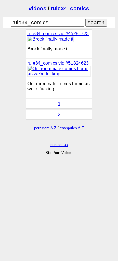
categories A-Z (72, 128)
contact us (59, 145)
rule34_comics (70, 8)
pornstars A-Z (45, 128)
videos (38, 8)
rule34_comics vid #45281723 (58, 33)
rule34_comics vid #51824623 (58, 63)
